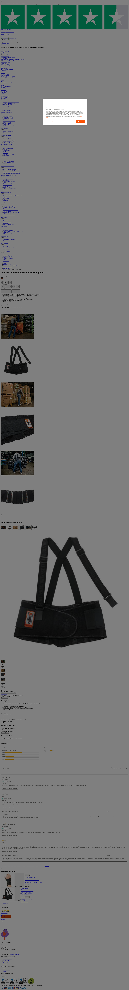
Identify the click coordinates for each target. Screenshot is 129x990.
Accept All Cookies (80, 121)
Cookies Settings (49, 121)
